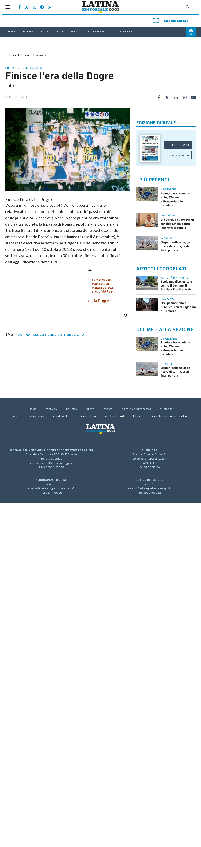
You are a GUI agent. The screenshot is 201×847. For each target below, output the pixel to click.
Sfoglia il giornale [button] (178, 145)
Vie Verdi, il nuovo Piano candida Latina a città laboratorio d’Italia (177, 224)
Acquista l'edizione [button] (178, 155)
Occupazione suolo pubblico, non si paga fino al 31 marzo (178, 307)
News (27, 55)
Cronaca (41, 55)
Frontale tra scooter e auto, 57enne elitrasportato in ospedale (175, 199)
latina (24, 334)
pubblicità (74, 334)
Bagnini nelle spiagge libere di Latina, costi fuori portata (175, 246)
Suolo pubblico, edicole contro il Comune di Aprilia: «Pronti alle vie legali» (176, 285)
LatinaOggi (12, 55)
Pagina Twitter (25, 7)
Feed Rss (47, 7)
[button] (9, 7)
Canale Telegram (40, 7)
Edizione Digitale (176, 20)
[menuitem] (11, 31)
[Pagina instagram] (32, 7)
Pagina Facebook (17, 7)
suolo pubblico (47, 334)
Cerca (188, 7)
